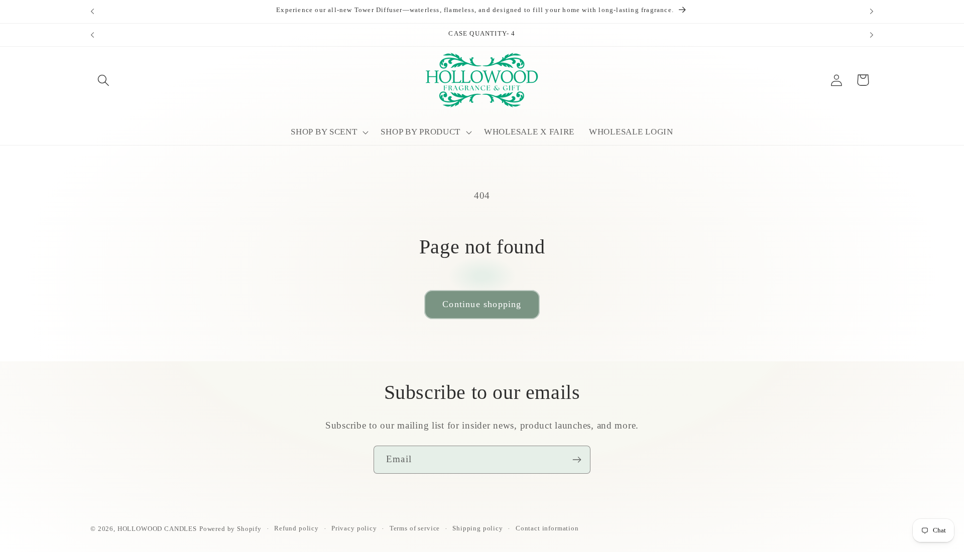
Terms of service (415, 528)
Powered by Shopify (230, 528)
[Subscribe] (576, 460)
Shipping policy (477, 528)
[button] (103, 80)
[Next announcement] (872, 11)
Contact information (547, 528)
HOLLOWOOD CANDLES (157, 528)
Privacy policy (354, 528)
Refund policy (296, 528)
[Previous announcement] (92, 11)
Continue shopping (481, 304)
